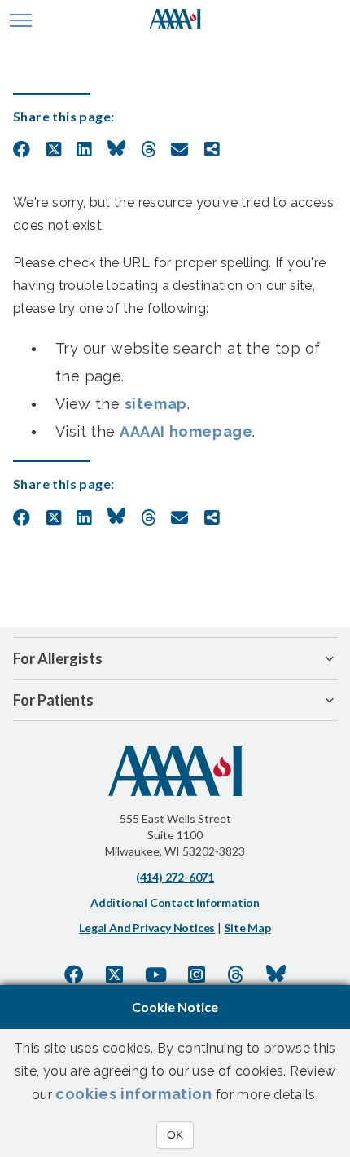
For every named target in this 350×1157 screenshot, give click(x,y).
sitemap (156, 403)
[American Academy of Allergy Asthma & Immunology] (175, 20)
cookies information (133, 1093)
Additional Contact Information (175, 902)
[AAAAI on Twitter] (114, 974)
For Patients (53, 700)
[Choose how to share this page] (212, 150)
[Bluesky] (276, 974)
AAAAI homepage (186, 431)
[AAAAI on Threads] (235, 974)
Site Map (247, 928)
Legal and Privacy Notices (147, 928)
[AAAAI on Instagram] (196, 974)
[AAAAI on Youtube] (156, 974)
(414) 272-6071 (175, 877)
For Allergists (58, 658)
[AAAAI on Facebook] (74, 974)
